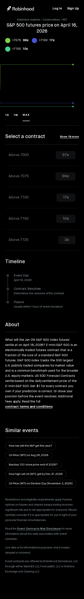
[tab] (42, 155)
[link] (57, 8)
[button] (7, 117)
